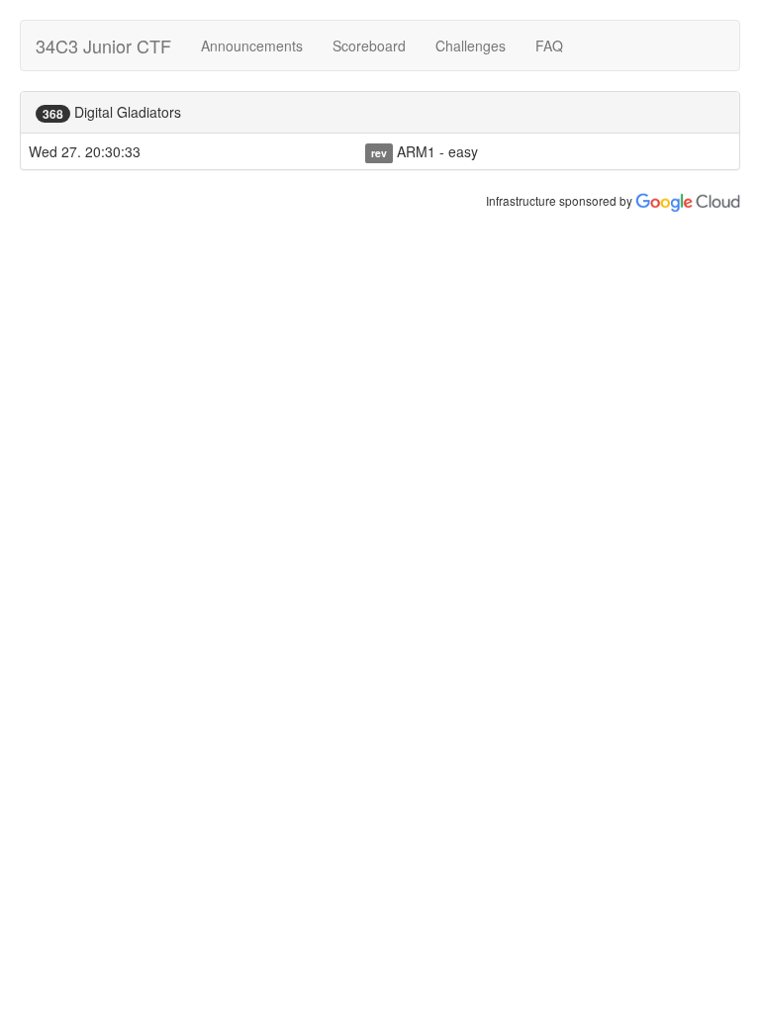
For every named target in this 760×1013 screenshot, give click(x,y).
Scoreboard (369, 45)
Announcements (252, 45)
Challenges (470, 45)
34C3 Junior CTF (103, 45)
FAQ (549, 45)
